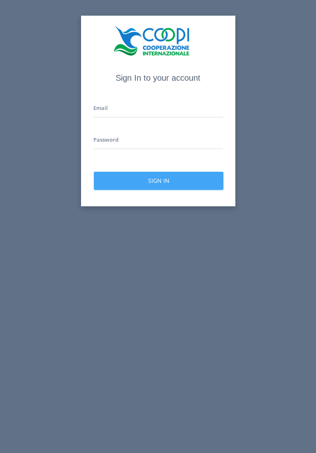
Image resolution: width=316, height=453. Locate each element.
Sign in (158, 180)
